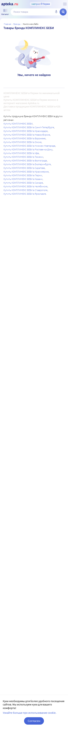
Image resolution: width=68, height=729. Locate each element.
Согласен (34, 721)
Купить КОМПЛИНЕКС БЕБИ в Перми (22, 175)
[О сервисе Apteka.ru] (65, 4)
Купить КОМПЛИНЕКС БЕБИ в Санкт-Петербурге (28, 127)
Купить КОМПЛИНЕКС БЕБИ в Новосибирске (26, 134)
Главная (7, 24)
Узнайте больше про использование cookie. (29, 712)
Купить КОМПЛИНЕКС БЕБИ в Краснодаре (25, 131)
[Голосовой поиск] (56, 12)
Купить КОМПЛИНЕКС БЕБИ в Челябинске (25, 186)
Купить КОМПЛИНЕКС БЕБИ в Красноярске (26, 171)
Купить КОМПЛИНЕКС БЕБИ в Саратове (24, 168)
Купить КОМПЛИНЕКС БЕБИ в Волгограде (25, 160)
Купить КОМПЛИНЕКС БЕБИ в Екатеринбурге (27, 164)
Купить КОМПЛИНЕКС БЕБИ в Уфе (21, 153)
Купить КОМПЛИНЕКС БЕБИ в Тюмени (23, 156)
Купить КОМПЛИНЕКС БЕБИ (18, 123)
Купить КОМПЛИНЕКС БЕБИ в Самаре (23, 182)
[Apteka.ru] (9, 4)
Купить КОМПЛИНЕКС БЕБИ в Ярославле (24, 193)
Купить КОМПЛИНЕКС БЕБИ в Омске (22, 142)
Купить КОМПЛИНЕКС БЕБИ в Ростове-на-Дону (27, 149)
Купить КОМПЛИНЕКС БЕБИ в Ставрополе (25, 190)
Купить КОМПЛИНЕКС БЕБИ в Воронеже (24, 138)
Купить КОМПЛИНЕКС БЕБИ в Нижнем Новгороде (29, 145)
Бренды (17, 24)
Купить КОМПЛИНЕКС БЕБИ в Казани (23, 179)
